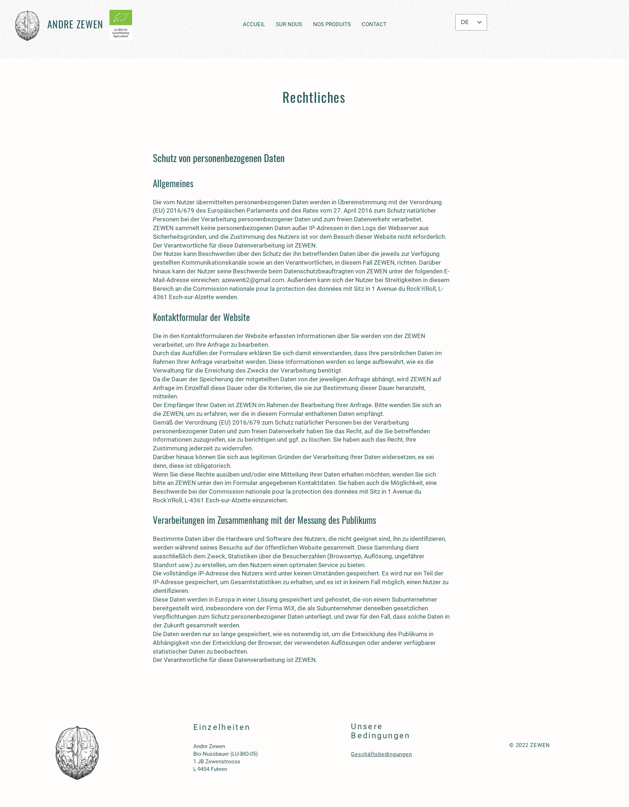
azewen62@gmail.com (253, 280)
